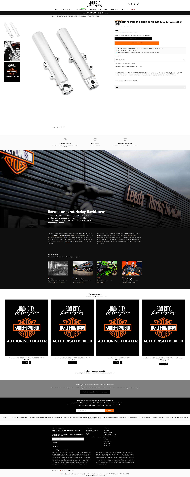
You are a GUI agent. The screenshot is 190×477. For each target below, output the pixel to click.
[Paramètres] (131, 4)
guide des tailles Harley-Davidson (125, 233)
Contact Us (106, 430)
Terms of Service (108, 441)
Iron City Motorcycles (99, 475)
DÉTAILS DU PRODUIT (120, 60)
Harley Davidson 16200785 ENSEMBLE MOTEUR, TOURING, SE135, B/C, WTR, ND (26, 357)
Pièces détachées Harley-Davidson (99, 9)
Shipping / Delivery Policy (110, 434)
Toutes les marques (80, 9)
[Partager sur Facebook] (57, 127)
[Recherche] (129, 4)
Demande (147, 35)
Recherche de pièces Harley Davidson (95, 392)
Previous (21, 61)
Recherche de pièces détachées (119, 9)
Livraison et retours (137, 35)
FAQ (98, 235)
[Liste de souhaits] (134, 4)
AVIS (117, 87)
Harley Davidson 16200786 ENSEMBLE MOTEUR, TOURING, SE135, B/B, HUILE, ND (72, 357)
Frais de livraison (119, 32)
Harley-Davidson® (66, 9)
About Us (106, 440)
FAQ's (105, 438)
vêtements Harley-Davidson (84, 233)
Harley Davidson (119, 20)
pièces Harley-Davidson (59, 235)
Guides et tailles (108, 432)
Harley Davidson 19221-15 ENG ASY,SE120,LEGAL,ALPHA (118, 357)
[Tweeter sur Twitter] (59, 127)
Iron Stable (68, 241)
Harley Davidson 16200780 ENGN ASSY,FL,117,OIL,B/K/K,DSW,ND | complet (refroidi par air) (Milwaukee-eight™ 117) (163, 358)
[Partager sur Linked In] (61, 127)
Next (111, 61)
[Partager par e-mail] (63, 127)
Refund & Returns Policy (109, 436)
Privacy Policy (107, 443)
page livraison (135, 239)
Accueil (57, 9)
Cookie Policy (107, 445)
